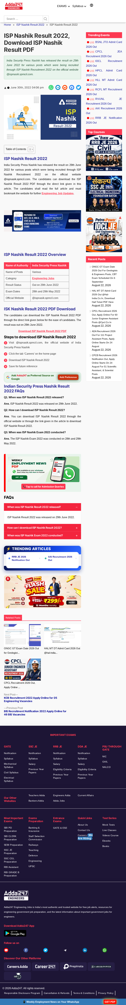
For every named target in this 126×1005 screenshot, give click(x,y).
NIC (104, 756)
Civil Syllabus (11, 772)
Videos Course (110, 835)
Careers (85, 837)
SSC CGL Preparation (10, 860)
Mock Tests (108, 824)
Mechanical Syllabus (10, 765)
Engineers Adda (62, 795)
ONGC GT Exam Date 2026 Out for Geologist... (21, 650)
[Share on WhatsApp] (51, 87)
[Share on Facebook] (71, 87)
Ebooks (106, 840)
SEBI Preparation (13, 845)
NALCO (106, 767)
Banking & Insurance (34, 829)
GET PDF (110, 1001)
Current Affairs (86, 795)
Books (105, 846)
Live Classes (109, 830)
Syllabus (77, 6)
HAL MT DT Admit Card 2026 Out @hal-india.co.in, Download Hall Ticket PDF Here (104, 296)
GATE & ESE (60, 828)
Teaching (33, 850)
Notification (10, 753)
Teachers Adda (37, 795)
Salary (32, 764)
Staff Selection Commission (36, 838)
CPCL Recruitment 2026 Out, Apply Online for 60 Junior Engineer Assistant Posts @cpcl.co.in (105, 317)
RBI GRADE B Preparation (11, 874)
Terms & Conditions (84, 993)
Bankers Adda (36, 800)
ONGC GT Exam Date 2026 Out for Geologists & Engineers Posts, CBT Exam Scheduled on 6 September (104, 274)
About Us (83, 824)
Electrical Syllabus (9, 779)
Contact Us (84, 830)
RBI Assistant (11, 867)
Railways (33, 845)
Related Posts (13, 617)
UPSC (32, 866)
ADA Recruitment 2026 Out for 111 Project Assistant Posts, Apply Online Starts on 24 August (104, 339)
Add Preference (68, 377)
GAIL (105, 761)
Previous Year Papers (36, 771)
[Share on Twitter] (78, 87)
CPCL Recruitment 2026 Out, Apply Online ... (19, 685)
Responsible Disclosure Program (22, 993)
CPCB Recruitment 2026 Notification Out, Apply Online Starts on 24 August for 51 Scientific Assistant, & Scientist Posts (104, 364)
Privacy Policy (105, 993)
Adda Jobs (59, 800)
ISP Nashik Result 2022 (30, 24)
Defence (33, 855)
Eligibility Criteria (62, 769)
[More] (92, 6)
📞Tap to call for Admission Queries (43, 486)
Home (7, 24)
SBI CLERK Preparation (10, 838)
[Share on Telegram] (57, 87)
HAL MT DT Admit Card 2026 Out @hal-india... (62, 650)
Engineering (35, 861)
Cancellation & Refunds (57, 993)
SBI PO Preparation (10, 829)
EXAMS (61, 6)
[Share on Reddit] (64, 87)
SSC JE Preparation (10, 851)
